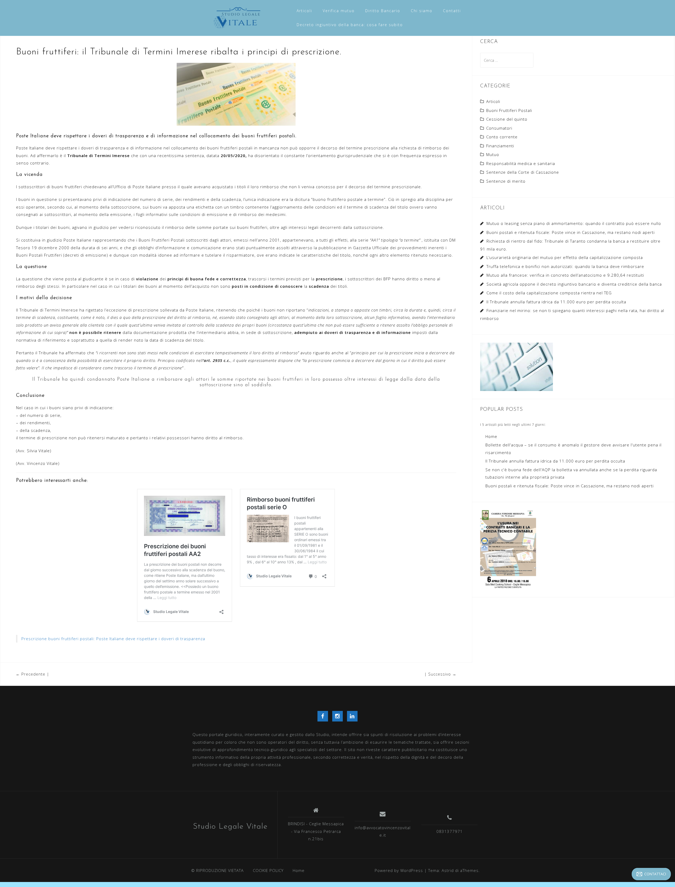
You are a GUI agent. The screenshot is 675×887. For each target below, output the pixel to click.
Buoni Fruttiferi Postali (509, 110)
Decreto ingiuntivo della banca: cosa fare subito (350, 24)
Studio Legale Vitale (230, 827)
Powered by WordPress (399, 870)
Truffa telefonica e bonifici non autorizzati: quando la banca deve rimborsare (565, 266)
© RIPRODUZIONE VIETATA (217, 870)
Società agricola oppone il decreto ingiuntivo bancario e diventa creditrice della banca (574, 284)
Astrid (448, 870)
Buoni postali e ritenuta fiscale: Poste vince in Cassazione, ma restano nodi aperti (570, 232)
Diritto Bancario (382, 10)
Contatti (452, 10)
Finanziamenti (500, 145)
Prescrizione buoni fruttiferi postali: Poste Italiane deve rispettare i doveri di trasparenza (113, 638)
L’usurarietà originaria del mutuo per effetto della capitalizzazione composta (564, 257)
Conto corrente (502, 136)
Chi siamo (421, 10)
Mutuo (492, 154)
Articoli (304, 10)
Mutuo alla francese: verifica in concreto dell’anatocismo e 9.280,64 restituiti (565, 275)
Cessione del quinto (506, 119)
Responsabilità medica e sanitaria (520, 163)
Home (491, 436)
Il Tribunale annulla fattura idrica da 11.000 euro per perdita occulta (556, 301)
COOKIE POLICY (268, 870)
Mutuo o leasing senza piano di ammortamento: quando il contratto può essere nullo (573, 223)
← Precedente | (32, 674)
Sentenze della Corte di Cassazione (522, 172)
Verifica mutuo (339, 10)
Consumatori (499, 128)
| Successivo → (440, 674)
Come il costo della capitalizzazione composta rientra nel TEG (549, 292)
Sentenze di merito (505, 181)
